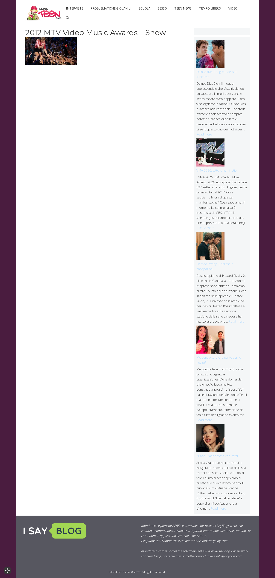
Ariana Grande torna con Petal (217, 456)
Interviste (74, 8)
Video (232, 8)
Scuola (144, 8)
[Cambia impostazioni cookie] (7, 570)
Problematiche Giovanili (111, 8)
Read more (204, 134)
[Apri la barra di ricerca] (67, 17)
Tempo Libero (210, 8)
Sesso (162, 8)
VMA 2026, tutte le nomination (217, 170)
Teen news (183, 8)
